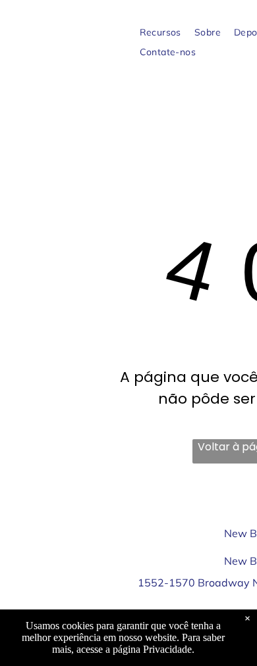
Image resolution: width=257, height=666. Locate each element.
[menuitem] (160, 32)
